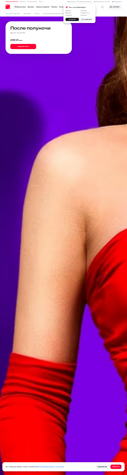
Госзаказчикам (32, 2)
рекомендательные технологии (51, 467)
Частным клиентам (12, 2)
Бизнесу (22, 2)
